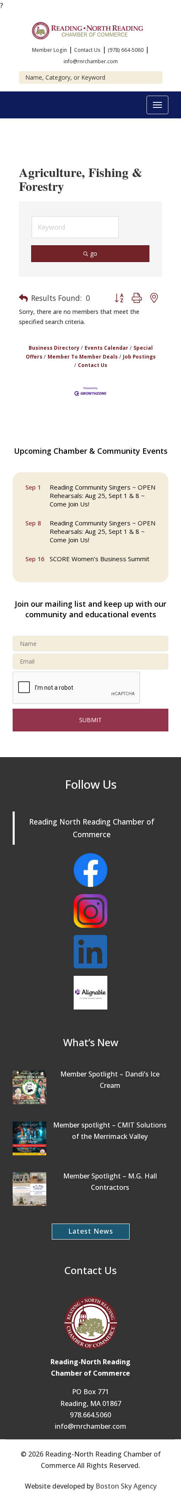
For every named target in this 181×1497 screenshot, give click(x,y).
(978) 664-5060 (126, 50)
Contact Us (87, 50)
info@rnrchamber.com (91, 61)
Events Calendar (106, 347)
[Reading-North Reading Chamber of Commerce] (90, 30)
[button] (23, 298)
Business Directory (54, 347)
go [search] (93, 253)
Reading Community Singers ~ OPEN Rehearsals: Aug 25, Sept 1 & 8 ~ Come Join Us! (102, 493)
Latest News (90, 1231)
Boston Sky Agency (126, 1486)
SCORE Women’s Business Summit (99, 556)
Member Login (49, 50)
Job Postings (139, 356)
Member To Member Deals (83, 356)
